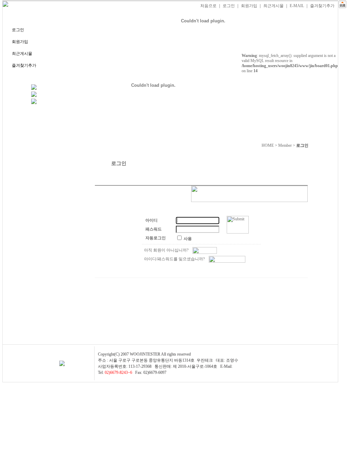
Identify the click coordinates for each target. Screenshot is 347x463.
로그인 (229, 5)
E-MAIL (297, 5)
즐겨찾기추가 (322, 5)
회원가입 (249, 5)
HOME (268, 145)
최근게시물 (273, 5)
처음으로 (208, 5)
